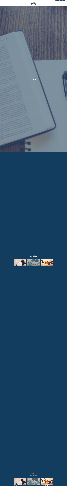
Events (19, 3)
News (22, 3)
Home (16, 3)
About (44, 3)
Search (60, 0)
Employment (51, 3)
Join (57, 0)
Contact (63, 0)
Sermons (40, 3)
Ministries (26, 3)
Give (47, 3)
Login (56, 0)
